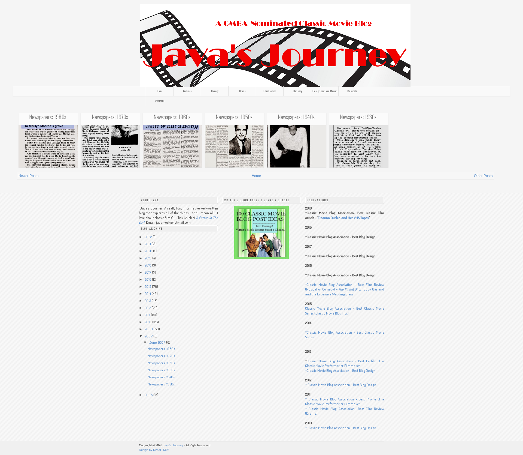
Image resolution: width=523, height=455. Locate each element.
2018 (148, 265)
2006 (149, 395)
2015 (148, 286)
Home (159, 91)
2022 (149, 237)
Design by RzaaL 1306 (154, 449)
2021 (148, 244)
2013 (148, 300)
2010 (148, 322)
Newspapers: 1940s (296, 116)
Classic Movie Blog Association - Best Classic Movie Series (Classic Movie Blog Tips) (344, 310)
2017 (148, 272)
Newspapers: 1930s (358, 116)
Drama (242, 91)
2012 (148, 308)
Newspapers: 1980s (47, 116)
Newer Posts (29, 176)
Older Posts (483, 176)
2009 (149, 329)
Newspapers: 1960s (172, 116)
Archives (187, 91)
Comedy (214, 91)
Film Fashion (269, 91)
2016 (148, 279)
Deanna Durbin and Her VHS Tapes (343, 217)
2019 (148, 258)
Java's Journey (173, 445)
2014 (148, 293)
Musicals (352, 91)
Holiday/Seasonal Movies (324, 91)
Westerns (160, 101)
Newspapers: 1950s (234, 116)
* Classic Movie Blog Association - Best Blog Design (340, 384)
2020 (149, 251)
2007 (149, 336)
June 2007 (157, 342)
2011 (148, 315)
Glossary (297, 91)
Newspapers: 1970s (110, 116)
